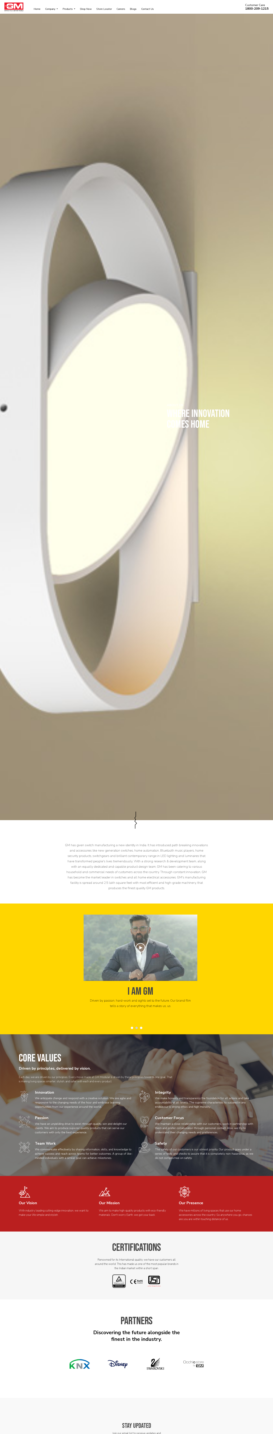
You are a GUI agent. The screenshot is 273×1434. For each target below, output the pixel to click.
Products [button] (68, 9)
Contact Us (147, 9)
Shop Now (86, 9)
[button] (132, 1028)
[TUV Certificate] (119, 1281)
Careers (121, 9)
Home (37, 9)
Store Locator (104, 9)
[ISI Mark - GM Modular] (154, 1281)
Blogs (133, 9)
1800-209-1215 (257, 8)
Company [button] (50, 9)
